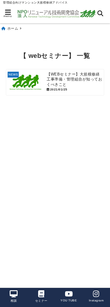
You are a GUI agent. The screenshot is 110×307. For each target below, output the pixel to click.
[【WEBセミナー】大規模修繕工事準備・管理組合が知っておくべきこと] (55, 82)
